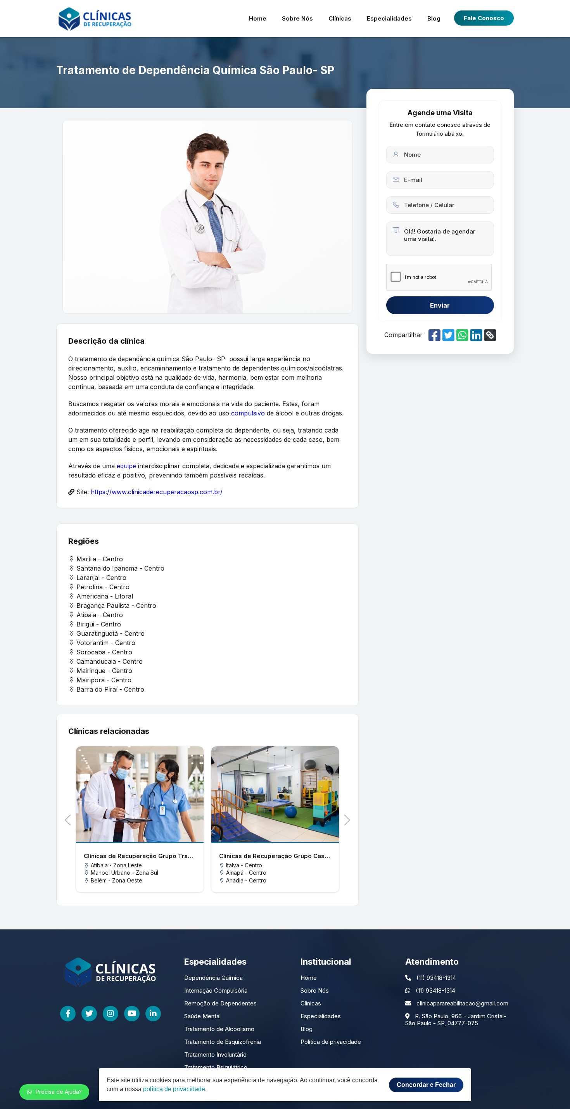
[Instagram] (110, 1013)
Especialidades (389, 18)
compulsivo (248, 413)
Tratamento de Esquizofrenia (222, 1041)
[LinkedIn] (153, 1013)
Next (344, 819)
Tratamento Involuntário (215, 1054)
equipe (126, 466)
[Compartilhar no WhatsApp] (462, 335)
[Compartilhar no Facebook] (434, 335)
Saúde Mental (202, 1016)
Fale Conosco (484, 18)
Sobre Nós (297, 18)
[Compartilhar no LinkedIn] (476, 335)
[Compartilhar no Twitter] (448, 335)
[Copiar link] (490, 335)
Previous (70, 819)
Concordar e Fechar (426, 1084)
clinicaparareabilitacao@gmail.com (461, 1003)
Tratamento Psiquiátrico (215, 1067)
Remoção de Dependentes (220, 1003)
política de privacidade (174, 1089)
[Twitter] (89, 1013)
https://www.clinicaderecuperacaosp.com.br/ (157, 492)
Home (257, 18)
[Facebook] (68, 1013)
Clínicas (339, 18)
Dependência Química (213, 977)
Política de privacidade (331, 1041)
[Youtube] (132, 1013)
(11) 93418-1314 (435, 977)
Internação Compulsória (215, 990)
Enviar (440, 305)
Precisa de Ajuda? (59, 1091)
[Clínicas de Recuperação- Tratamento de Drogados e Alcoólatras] (95, 18)
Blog (433, 18)
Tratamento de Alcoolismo (219, 1029)
